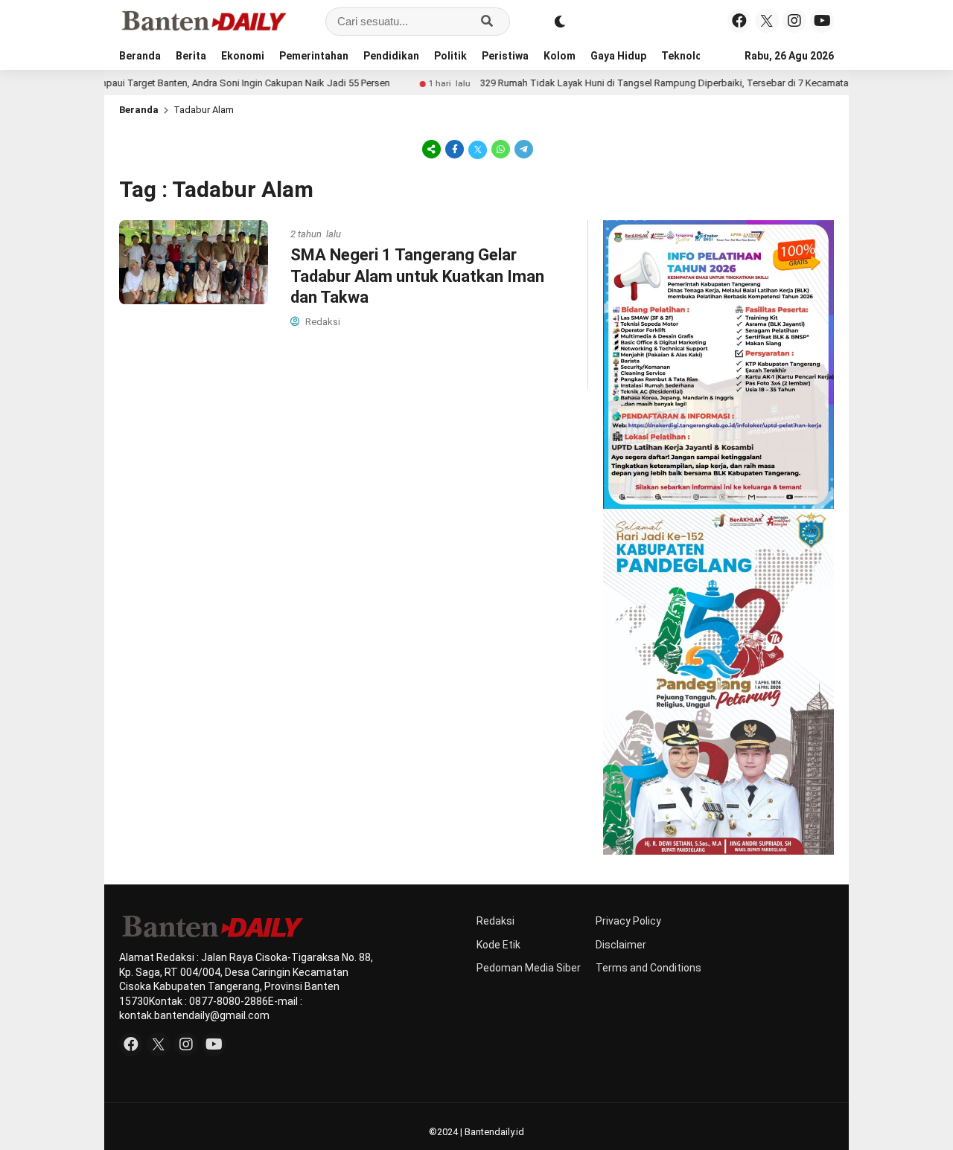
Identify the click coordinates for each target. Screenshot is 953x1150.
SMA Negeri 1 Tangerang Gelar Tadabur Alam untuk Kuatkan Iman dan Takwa (417, 275)
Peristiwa (505, 56)
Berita (191, 56)
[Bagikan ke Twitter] (477, 149)
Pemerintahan (313, 56)
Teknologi (686, 56)
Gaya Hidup (618, 56)
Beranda (140, 56)
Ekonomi (242, 56)
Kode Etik (498, 945)
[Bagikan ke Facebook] (454, 149)
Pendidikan (391, 56)
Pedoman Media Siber (528, 968)
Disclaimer (621, 945)
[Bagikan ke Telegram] (522, 149)
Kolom (560, 56)
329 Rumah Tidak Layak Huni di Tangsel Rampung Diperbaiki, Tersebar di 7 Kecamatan (636, 83)
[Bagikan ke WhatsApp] (500, 149)
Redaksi (495, 921)
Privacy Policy (628, 921)
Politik (450, 56)
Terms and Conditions (648, 968)
